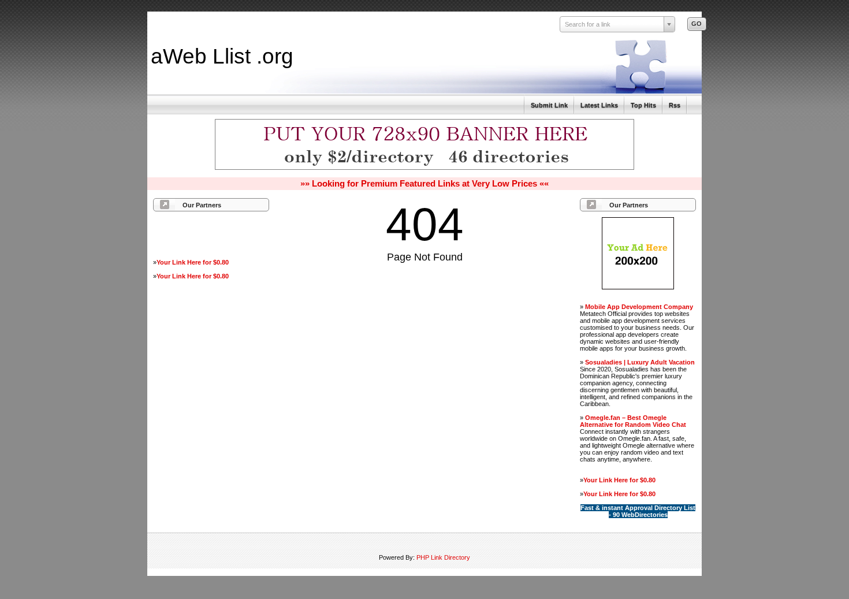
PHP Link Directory (443, 557)
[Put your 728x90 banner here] (424, 168)
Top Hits (643, 105)
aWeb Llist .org (222, 56)
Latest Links (599, 105)
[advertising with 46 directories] (638, 287)
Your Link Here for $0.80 (193, 262)
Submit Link (549, 105)
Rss (674, 105)
